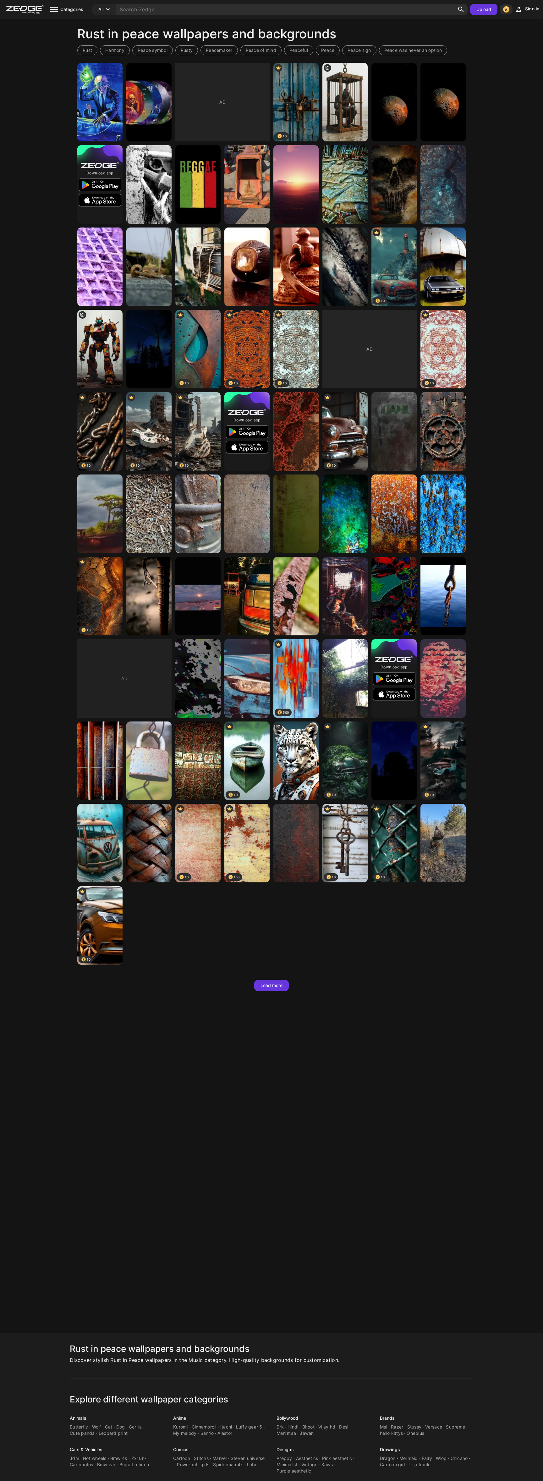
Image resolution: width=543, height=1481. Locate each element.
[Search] (461, 9)
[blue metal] (443, 513)
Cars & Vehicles (86, 1449)
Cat (108, 1426)
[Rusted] (198, 267)
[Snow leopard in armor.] (296, 760)
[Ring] (247, 267)
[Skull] (394, 184)
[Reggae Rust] (198, 184)
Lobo (252, 1464)
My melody (184, 1433)
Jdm (74, 1458)
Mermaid (408, 1458)
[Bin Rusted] (100, 760)
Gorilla (135, 1426)
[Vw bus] (100, 843)
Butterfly (79, 1426)
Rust (87, 50)
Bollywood (287, 1418)
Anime (179, 1418)
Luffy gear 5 (249, 1426)
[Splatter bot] (100, 349)
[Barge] (100, 513)
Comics (181, 1449)
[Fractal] (296, 431)
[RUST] (296, 184)
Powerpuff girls (193, 1464)
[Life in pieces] (149, 184)
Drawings (390, 1449)
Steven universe (248, 1458)
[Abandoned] (345, 678)
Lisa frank (419, 1464)
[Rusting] (296, 596)
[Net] (100, 267)
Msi (383, 1426)
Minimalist (287, 1464)
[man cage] (345, 102)
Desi (343, 1426)
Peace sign (359, 50)
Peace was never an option (413, 50)
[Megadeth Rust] (100, 102)
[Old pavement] (198, 760)
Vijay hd (326, 1426)
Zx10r (137, 1458)
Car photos (81, 1464)
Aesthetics (307, 1458)
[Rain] (394, 596)
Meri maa (286, 1433)
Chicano (459, 1458)
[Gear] (443, 431)
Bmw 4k (119, 1458)
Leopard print (113, 1433)
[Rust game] (345, 596)
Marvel (219, 1458)
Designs (285, 1449)
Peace (327, 50)
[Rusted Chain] (443, 596)
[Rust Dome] (394, 760)
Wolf (96, 1426)
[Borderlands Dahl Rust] (394, 431)
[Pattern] (149, 843)
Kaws (327, 1464)
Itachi (226, 1426)
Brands (387, 1418)
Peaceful (298, 50)
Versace (433, 1426)
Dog (120, 1426)
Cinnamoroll (204, 1426)
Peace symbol (152, 50)
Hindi (293, 1426)
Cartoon (181, 1458)
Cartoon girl (392, 1464)
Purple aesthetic (294, 1470)
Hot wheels (95, 1458)
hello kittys (391, 1433)
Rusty (187, 50)
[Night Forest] (149, 349)
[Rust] (247, 184)
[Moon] (394, 102)
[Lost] (198, 678)
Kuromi (180, 1426)
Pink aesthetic (337, 1458)
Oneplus (415, 1433)
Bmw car (106, 1464)
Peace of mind (261, 50)
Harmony (114, 50)
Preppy (284, 1458)
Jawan (307, 1433)
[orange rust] (394, 513)
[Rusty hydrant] (443, 843)
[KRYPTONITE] (345, 513)
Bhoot (308, 1426)
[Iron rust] (296, 843)
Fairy (427, 1458)
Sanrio (207, 1433)
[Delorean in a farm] (443, 267)
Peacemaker (219, 50)
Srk (280, 1426)
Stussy (414, 1426)
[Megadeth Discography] (149, 102)
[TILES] (345, 184)
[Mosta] (443, 678)
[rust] (443, 184)
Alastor (224, 1433)
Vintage (309, 1464)
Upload (483, 9)
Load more (272, 985)
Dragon (388, 1458)
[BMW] (247, 678)
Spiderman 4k (228, 1464)
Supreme (455, 1426)
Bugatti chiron (134, 1464)
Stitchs (201, 1458)
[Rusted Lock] (149, 760)
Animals (78, 1418)
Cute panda (82, 1433)
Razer (397, 1426)
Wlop (441, 1458)
